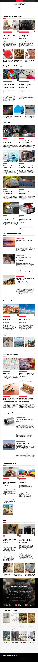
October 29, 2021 (6, 480)
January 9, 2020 (22, 480)
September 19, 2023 (23, 195)
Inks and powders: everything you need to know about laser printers (30, 117)
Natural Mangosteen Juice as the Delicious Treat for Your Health (8, 61)
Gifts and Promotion (6, 371)
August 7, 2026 (6, 624)
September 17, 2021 (23, 376)
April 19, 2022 (6, 221)
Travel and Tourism (6, 316)
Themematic (16, 655)
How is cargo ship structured (23, 443)
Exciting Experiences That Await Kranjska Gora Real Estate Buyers (6, 646)
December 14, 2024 (6, 318)
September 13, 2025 (7, 83)
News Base (11, 655)
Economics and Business (20, 238)
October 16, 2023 (31, 642)
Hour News (19, 4)
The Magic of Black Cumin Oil (19, 586)
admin (24, 243)
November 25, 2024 (23, 318)
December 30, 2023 (15, 642)
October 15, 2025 (23, 144)
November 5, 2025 (14, 624)
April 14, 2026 (6, 144)
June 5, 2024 (5, 642)
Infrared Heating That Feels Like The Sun (6, 627)
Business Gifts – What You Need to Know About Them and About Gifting (26, 400)
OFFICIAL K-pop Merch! (9, 373)
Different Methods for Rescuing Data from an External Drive (25, 86)
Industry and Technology (20, 417)
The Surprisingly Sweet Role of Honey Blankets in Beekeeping (25, 541)
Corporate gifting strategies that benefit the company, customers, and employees (10, 400)
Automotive (5, 138)
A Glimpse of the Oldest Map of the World (31, 627)
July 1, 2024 (30, 624)
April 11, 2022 (22, 222)
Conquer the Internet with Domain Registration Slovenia (9, 86)
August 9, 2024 (22, 624)
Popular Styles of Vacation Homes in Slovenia (23, 627)
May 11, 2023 (6, 375)
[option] (19, 593)
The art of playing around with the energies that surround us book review (30, 575)
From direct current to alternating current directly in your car (26, 219)
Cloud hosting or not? (17, 116)
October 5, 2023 (22, 83)
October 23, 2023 (23, 642)
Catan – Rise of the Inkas (7, 516)
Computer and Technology (7, 81)
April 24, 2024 (6, 195)
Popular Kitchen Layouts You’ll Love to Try (23, 644)
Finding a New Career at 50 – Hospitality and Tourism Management (23, 259)
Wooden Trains (23, 482)
